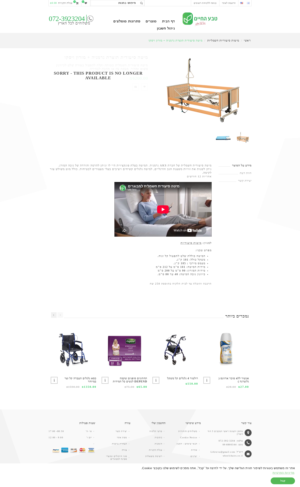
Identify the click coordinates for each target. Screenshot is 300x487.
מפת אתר (122, 437)
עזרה (124, 450)
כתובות (158, 437)
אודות (194, 450)
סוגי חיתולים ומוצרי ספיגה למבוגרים (116, 457)
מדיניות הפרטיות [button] (283, 472)
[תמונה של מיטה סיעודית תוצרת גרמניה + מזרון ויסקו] (243, 137)
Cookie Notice (188, 437)
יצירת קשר (121, 431)
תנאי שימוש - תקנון (187, 443)
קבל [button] (282, 480)
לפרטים (206, 380)
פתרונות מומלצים (126, 21)
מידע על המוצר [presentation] (242, 165)
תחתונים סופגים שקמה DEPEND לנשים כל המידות (130, 380)
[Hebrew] (248, 3)
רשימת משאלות (153, 456)
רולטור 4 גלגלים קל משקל (182, 378)
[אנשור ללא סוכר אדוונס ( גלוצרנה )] (226, 349)
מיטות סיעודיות (191, 243)
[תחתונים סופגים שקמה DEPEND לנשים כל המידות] (124, 349)
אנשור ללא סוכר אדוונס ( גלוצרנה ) (234, 380)
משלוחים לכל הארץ (74, 23)
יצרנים (193, 456)
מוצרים (151, 21)
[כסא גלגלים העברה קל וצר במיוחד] (73, 349)
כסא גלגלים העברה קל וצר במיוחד (80, 380)
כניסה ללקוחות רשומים (205, 3)
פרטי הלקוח (155, 431)
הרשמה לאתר (229, 3)
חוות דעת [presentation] (246, 173)
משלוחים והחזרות (187, 431)
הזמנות (158, 443)
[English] (242, 3)
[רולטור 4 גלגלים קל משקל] (175, 349)
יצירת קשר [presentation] (245, 180)
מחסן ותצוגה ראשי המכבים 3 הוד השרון (225, 432)
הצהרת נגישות (119, 443)
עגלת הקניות (155, 450)
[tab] (235, 165)
